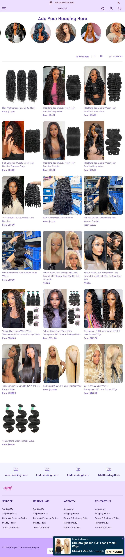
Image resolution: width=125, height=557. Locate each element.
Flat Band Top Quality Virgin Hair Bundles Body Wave (100, 164)
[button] (3, 8)
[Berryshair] (29, 33)
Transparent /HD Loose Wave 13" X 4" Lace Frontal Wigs (102, 333)
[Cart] (119, 8)
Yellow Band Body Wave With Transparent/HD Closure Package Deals (62, 333)
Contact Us (7, 508)
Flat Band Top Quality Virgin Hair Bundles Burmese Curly (18, 164)
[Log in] (111, 8)
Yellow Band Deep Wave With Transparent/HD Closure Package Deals (21, 333)
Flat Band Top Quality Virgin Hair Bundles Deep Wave (59, 109)
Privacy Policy (8, 522)
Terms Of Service (10, 527)
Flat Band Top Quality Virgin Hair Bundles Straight (59, 164)
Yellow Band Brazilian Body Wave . (18, 440)
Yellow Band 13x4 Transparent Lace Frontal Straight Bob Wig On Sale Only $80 (102, 276)
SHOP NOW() (114, 552)
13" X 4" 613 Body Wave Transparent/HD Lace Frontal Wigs (100, 387)
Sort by (118, 56)
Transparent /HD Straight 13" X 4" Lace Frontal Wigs (20, 387)
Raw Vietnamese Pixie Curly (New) (18, 107)
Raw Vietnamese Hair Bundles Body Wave (19, 274)
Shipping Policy (9, 513)
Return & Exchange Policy (14, 518)
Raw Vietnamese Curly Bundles (58, 217)
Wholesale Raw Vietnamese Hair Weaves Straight (99, 219)
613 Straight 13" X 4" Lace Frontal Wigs (62, 385)
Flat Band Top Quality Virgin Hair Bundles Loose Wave (100, 109)
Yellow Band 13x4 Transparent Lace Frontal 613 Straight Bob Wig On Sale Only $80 (61, 276)
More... (100, 551)
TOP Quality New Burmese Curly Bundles (18, 219)
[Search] (103, 8)
